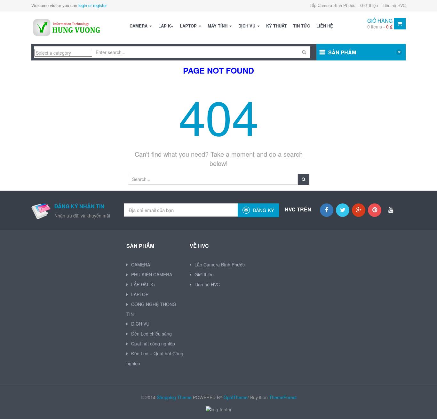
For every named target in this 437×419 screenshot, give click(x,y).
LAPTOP (189, 26)
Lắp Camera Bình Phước (332, 5)
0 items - (380, 26)
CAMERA (139, 26)
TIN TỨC (301, 26)
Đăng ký (262, 210)
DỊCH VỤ (247, 26)
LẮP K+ (165, 26)
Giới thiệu (369, 5)
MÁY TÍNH (218, 26)
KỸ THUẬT (276, 26)
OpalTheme (236, 397)
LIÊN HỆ (324, 26)
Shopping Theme (174, 397)
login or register (92, 5)
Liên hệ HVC (394, 5)
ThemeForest (283, 397)
